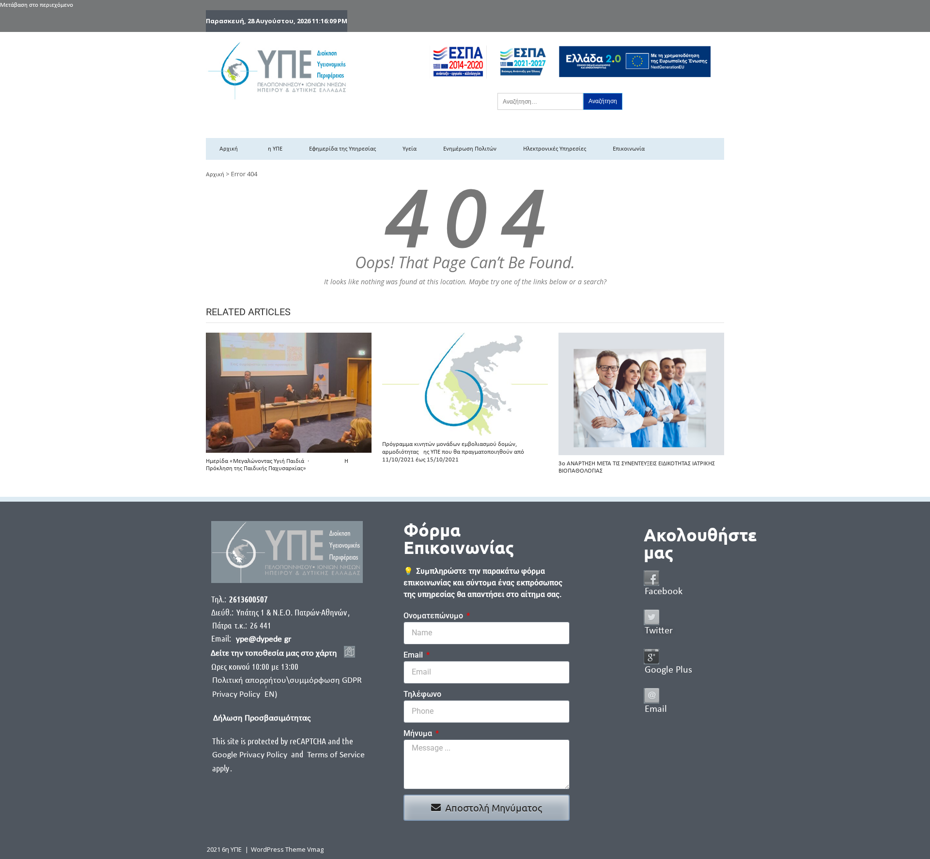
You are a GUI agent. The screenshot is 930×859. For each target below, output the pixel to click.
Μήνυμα (418, 733)
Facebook (663, 592)
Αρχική (228, 149)
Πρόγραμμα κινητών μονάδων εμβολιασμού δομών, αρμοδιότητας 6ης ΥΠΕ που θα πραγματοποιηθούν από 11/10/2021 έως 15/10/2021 (453, 451)
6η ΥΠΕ (273, 149)
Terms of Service (336, 755)
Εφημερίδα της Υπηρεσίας (342, 149)
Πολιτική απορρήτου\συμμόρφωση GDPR (287, 680)
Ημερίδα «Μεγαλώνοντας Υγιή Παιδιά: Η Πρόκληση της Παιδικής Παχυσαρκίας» (277, 465)
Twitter (659, 631)
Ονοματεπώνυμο (434, 615)
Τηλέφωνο (422, 694)
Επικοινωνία (629, 149)
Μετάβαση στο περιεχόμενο (36, 5)
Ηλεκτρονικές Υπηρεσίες (554, 149)
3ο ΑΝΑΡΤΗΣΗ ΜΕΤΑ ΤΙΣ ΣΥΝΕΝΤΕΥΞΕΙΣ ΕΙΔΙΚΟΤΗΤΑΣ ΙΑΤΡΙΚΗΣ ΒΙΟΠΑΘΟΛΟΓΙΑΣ (636, 467)
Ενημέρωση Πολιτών (469, 149)
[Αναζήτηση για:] (540, 101)
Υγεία (410, 149)
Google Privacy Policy (250, 755)
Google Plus (668, 670)
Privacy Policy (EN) (244, 694)
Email (414, 655)
